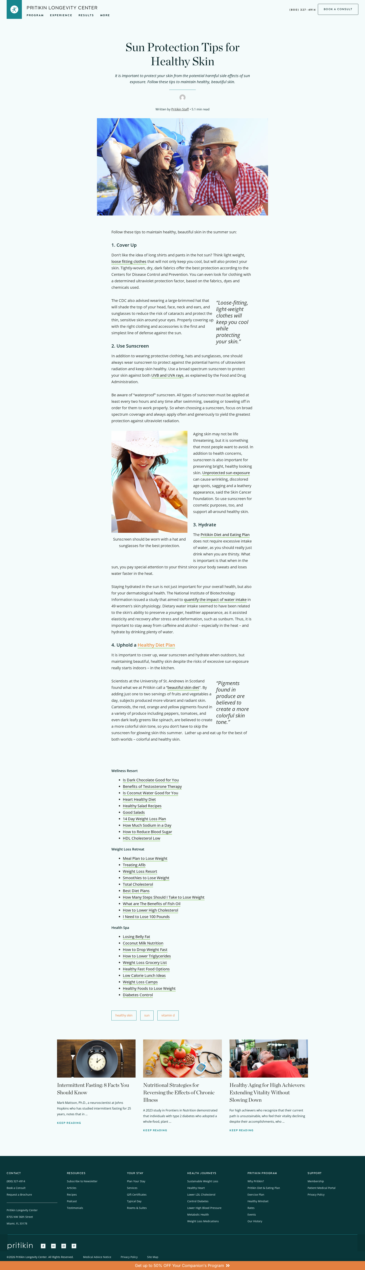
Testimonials (75, 1208)
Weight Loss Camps (140, 981)
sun (147, 1015)
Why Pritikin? (256, 1181)
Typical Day (134, 1201)
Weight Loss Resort (140, 871)
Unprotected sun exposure (226, 472)
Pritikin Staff (180, 109)
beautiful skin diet (183, 687)
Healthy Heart (196, 1188)
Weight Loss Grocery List (145, 962)
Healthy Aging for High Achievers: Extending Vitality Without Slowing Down (267, 1092)
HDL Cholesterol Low (141, 838)
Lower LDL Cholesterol (201, 1194)
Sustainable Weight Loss (202, 1181)
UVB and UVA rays (167, 375)
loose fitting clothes (128, 261)
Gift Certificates (137, 1194)
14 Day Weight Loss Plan (144, 818)
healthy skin (124, 1015)
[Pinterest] (74, 1246)
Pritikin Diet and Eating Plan (225, 534)
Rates (251, 1208)
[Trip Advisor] (53, 1246)
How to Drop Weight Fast (145, 949)
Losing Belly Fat (136, 936)
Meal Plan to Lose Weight (145, 858)
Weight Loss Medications (203, 1221)
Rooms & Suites (137, 1208)
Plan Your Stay (136, 1181)
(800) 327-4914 (303, 10)
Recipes (72, 1194)
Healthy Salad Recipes (142, 805)
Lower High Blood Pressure (204, 1208)
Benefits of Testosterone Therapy (152, 786)
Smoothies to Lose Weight (146, 877)
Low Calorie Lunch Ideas (144, 975)
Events (252, 1214)
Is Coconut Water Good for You (150, 792)
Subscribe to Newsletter (82, 1181)
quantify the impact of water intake (215, 599)
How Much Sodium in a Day (147, 825)
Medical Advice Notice (97, 1257)
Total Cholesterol (138, 884)
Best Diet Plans (136, 890)
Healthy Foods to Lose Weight (149, 988)
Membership (316, 1181)
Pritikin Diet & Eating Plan (264, 1188)
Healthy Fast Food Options (146, 969)
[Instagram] (63, 1246)
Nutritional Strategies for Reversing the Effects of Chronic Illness (179, 1092)
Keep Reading (69, 1123)
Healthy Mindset (258, 1201)
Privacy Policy (316, 1194)
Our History (255, 1221)
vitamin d (168, 1015)
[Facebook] (43, 1246)
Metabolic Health (198, 1214)
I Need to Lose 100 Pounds (146, 916)
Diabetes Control (138, 994)
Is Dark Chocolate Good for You (151, 780)
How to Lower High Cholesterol (150, 910)
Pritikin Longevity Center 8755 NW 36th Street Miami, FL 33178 (22, 1216)
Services (132, 1188)
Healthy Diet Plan (156, 645)
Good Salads (134, 812)
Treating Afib (134, 864)
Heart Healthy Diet (139, 799)
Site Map (152, 1257)
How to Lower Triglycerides (147, 956)
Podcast (72, 1201)
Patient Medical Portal (322, 1188)
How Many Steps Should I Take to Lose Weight (164, 897)
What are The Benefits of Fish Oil (151, 903)
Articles (71, 1188)
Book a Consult (16, 1188)
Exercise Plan (256, 1194)
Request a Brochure (19, 1194)
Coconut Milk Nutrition (143, 943)
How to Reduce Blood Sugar (147, 831)
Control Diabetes (198, 1201)
